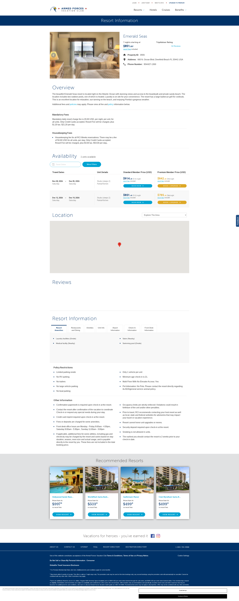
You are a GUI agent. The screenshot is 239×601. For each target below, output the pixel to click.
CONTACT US (69, 547)
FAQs (95, 547)
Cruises (166, 9)
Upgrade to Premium (176, 3)
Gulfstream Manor (131, 497)
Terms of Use (128, 556)
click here (80, 584)
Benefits (179, 9)
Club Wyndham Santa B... (170, 497)
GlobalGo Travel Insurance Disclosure (64, 565)
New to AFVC (159, 3)
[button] (53, 55)
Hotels (153, 9)
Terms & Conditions (114, 556)
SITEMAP (84, 547)
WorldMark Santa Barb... (98, 497)
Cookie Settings (183, 590)
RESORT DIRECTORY (111, 547)
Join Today (146, 3)
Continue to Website (183, 596)
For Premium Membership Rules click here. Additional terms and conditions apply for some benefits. (80, 570)
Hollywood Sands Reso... (62, 497)
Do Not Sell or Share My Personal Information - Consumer (72, 560)
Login (134, 3)
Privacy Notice (142, 556)
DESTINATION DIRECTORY (136, 547)
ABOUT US (54, 547)
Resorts (138, 9)
